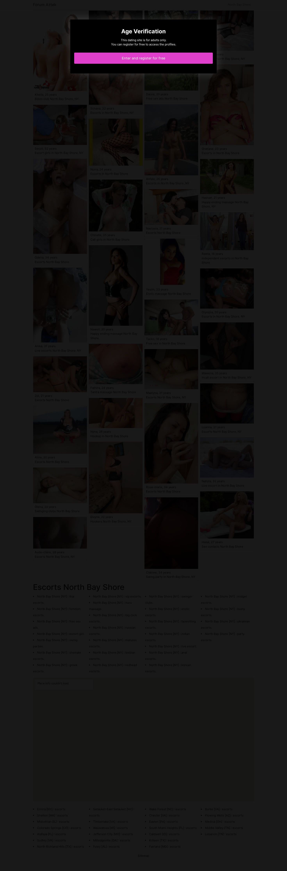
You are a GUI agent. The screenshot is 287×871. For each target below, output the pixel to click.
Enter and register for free (143, 58)
